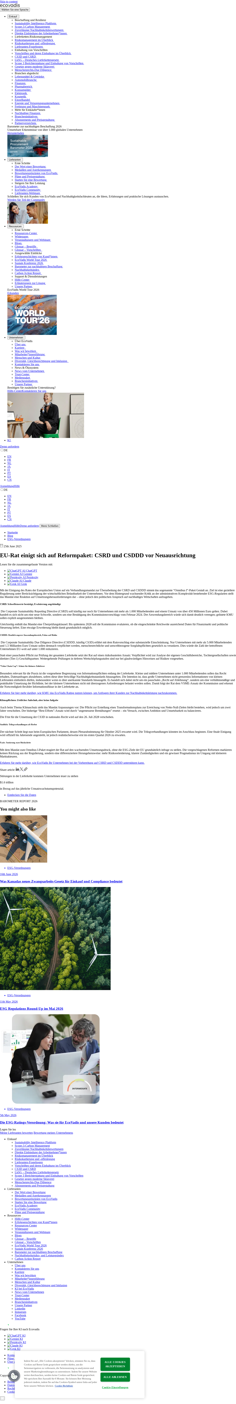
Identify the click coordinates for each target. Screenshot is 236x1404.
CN (9, 479)
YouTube (20, 1318)
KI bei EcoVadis (24, 1288)
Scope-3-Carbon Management (32, 26)
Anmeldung (7, 486)
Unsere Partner (23, 286)
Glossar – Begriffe (26, 246)
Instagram (20, 1311)
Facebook (20, 1315)
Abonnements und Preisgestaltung (34, 119)
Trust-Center (22, 374)
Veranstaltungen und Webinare (32, 239)
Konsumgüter (23, 89)
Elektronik (21, 93)
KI (9, 440)
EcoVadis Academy (26, 186)
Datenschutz (14, 1385)
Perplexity (32, 577)
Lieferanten (15, 159)
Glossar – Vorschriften (28, 249)
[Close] (2, 1398)
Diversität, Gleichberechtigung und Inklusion (41, 361)
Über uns (20, 344)
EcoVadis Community (27, 189)
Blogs (18, 243)
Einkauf (13, 16)
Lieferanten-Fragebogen (29, 46)
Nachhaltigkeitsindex (27, 269)
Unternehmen (16, 337)
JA (9, 466)
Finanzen (20, 83)
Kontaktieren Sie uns (27, 364)
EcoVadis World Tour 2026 (31, 259)
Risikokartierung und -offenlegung (35, 43)
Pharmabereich (23, 86)
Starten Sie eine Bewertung (30, 179)
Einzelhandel (22, 99)
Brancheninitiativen (26, 116)
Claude (26, 580)
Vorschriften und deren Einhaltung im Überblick (43, 53)
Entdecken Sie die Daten (21, 794)
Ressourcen (15, 226)
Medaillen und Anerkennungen (33, 169)
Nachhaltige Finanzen (27, 113)
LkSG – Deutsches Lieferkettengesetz (37, 60)
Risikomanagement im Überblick (34, 40)
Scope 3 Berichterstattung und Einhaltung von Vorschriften (49, 63)
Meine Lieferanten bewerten (16, 1132)
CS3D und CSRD (25, 56)
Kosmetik (20, 96)
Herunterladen (15, 133)
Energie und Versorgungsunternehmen (37, 103)
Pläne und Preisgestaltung (30, 176)
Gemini (27, 574)
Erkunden (13, 293)
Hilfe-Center (22, 279)
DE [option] (6, 450)
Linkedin (20, 1308)
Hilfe (17, 486)
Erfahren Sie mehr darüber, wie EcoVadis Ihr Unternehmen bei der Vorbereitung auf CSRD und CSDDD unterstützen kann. (72, 762)
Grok (23, 584)
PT (9, 473)
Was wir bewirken (26, 351)
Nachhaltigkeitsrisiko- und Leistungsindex (39, 1255)
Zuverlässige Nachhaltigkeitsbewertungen (39, 30)
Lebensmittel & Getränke (29, 76)
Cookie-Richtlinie (64, 1386)
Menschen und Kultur (27, 357)
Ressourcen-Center (26, 233)
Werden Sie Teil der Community (26, 199)
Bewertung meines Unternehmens (53, 1132)
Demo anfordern (9, 446)
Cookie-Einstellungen (115, 1387)
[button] (14, 1376)
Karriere (20, 347)
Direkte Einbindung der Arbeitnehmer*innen (41, 33)
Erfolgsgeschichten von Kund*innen (36, 256)
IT (8, 469)
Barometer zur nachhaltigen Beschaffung (38, 266)
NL (9, 463)
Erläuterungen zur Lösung (30, 283)
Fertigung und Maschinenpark (32, 106)
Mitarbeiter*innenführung (30, 354)
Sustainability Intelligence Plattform (35, 23)
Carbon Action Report (28, 273)
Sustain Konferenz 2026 (29, 263)
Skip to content (9, 1)
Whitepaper (21, 236)
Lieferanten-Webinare (27, 193)
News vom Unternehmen (29, 371)
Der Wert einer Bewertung (30, 166)
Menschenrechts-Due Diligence (33, 69)
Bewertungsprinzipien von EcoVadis (36, 173)
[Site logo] (10, 6)
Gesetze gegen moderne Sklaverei (34, 66)
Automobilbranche (26, 79)
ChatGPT (31, 570)
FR (9, 459)
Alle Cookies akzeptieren (115, 1364)
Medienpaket (22, 377)
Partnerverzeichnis (25, 123)
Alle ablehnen (115, 1377)
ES (9, 476)
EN (9, 456)
